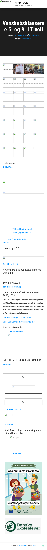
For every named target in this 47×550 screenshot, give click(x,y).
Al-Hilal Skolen (22, 2)
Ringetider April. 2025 (10, 264)
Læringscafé (13, 453)
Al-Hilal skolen (27, 39)
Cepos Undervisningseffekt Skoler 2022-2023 (19, 322)
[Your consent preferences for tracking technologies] (43, 546)
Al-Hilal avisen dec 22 (15, 332)
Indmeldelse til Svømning (12, 287)
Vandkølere (7, 364)
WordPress (23, 545)
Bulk (34, 545)
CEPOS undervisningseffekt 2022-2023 (17, 317)
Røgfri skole (9, 425)
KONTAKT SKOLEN (14, 410)
